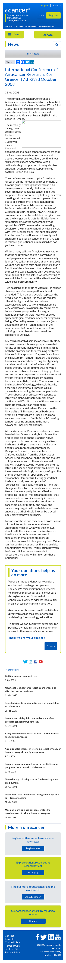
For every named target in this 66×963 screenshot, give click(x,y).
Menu (17, 34)
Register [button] (53, 15)
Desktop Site (12, 948)
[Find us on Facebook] (35, 661)
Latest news (33, 53)
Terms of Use (12, 945)
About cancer (33, 896)
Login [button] (41, 15)
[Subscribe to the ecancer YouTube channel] (58, 936)
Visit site (33, 872)
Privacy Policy (12, 952)
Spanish (56, 5)
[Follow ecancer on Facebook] (37, 936)
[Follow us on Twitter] (25, 661)
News (13, 44)
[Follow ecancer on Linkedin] (51, 936)
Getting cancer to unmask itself (21, 676)
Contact (9, 935)
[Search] (57, 44)
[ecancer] (18, 10)
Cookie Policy (12, 942)
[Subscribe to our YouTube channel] (41, 661)
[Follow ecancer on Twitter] (43, 936)
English (45, 5)
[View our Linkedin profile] (30, 661)
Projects (9, 938)
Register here (33, 848)
